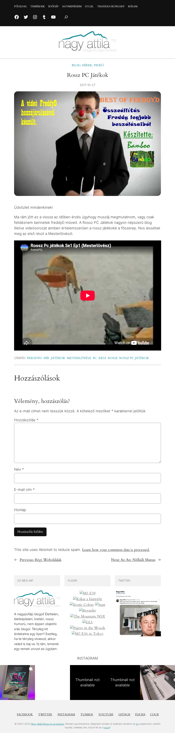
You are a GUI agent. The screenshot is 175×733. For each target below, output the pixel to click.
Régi (102, 358)
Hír (46, 358)
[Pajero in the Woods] (87, 628)
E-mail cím (24, 489)
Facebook (25, 714)
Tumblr (86, 714)
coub (154, 714)
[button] (17, 682)
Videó (99, 65)
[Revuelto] (87, 610)
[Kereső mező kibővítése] (66, 17)
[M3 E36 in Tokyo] (87, 634)
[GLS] (87, 622)
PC (95, 358)
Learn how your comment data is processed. (116, 549)
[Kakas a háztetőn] (87, 599)
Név (19, 469)
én (137, 724)
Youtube (105, 714)
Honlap (20, 510)
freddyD (34, 358)
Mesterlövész (79, 358)
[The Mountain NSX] (87, 616)
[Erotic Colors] (82, 605)
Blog (76, 65)
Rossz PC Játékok (134, 358)
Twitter (45, 714)
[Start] (100, 605)
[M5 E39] (88, 593)
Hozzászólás (26, 420)
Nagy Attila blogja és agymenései (47, 724)
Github (124, 714)
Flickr (140, 714)
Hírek (87, 65)
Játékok (58, 358)
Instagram (66, 714)
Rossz (113, 358)
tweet (106, 727)
